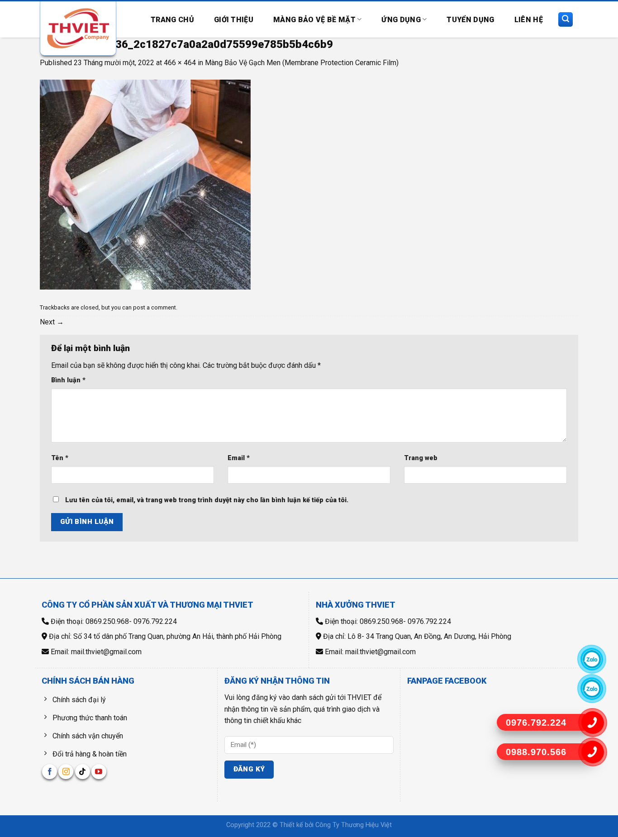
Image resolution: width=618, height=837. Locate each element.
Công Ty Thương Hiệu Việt (353, 825)
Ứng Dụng (401, 19)
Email (239, 458)
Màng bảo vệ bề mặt (314, 19)
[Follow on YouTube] (98, 771)
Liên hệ (528, 19)
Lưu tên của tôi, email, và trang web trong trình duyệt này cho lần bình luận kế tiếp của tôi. (206, 500)
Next (52, 322)
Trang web (420, 458)
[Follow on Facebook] (49, 771)
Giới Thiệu (233, 19)
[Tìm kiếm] (565, 19)
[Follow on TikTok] (82, 771)
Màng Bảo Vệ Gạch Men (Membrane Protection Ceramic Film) (302, 62)
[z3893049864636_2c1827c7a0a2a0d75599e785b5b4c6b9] (145, 184)
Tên (59, 458)
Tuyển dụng (470, 19)
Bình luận (68, 380)
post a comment (154, 307)
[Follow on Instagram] (65, 771)
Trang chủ (172, 19)
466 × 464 (180, 62)
